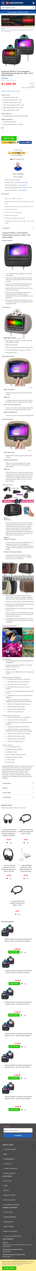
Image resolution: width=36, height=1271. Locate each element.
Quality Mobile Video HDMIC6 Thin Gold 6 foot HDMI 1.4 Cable (17, 903)
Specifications (7, 783)
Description (6, 228)
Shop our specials (10, 1200)
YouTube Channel (10, 1149)
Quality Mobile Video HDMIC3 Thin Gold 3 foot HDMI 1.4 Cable (25, 831)
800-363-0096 (24, 182)
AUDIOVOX (4, 78)
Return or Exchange (10, 1231)
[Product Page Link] (8, 826)
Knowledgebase (9, 1159)
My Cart (6, 1190)
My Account (8, 1181)
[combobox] (18, 8)
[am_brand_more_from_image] (7, 936)
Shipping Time (8, 1222)
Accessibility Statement (11, 1205)
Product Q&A (6, 792)
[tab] (18, 228)
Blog (5, 1154)
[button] (13, 68)
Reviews (5, 788)
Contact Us (7, 1164)
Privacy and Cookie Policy (12, 1236)
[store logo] (15, 3)
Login (5, 1185)
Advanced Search (10, 1173)
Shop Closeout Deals (27, 20)
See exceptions (22, 185)
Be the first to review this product (8, 80)
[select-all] (23, 808)
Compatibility (7, 797)
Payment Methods (10, 1217)
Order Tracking (9, 1226)
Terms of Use (8, 1212)
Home (2, 28)
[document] (18, 1265)
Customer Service (9, 1195)
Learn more (19, 1264)
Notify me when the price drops (10, 91)
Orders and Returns (10, 1168)
